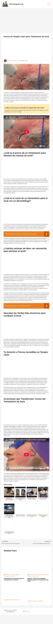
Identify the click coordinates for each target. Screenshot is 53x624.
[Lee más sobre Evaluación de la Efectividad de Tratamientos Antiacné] (15, 575)
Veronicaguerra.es (16, 4)
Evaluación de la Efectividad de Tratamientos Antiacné (14, 579)
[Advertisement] (26, 18)
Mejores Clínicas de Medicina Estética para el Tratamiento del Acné (37, 580)
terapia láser (17, 599)
